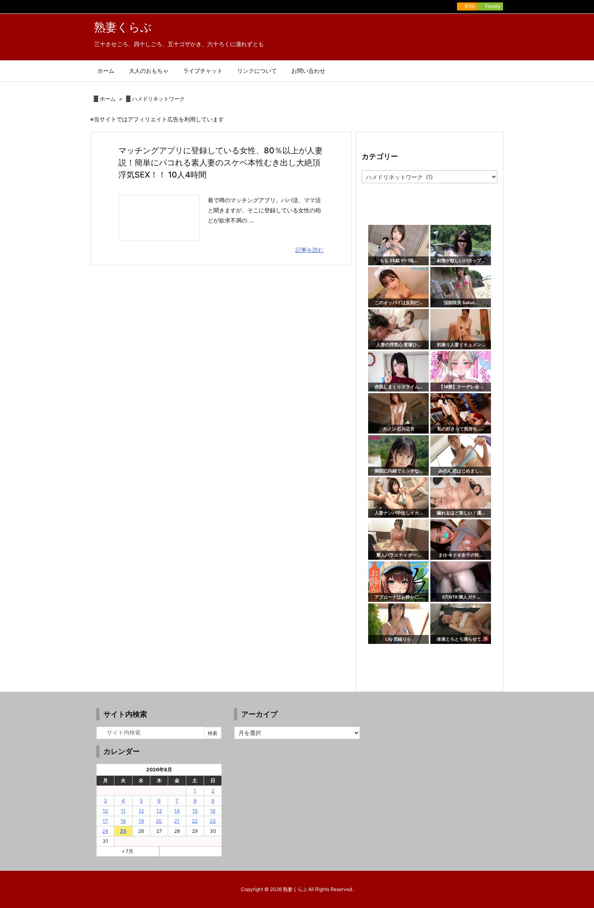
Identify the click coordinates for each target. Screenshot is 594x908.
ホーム (108, 98)
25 (123, 831)
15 (195, 811)
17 (105, 821)
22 (195, 821)
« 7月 (127, 851)
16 (212, 811)
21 (176, 821)
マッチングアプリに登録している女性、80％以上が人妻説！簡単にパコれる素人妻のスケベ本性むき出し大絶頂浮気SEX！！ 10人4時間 (220, 163)
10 (105, 811)
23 (213, 821)
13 (159, 811)
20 (159, 821)
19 (141, 821)
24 (105, 831)
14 (177, 811)
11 (123, 811)
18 (123, 821)
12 (141, 811)
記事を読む (309, 249)
